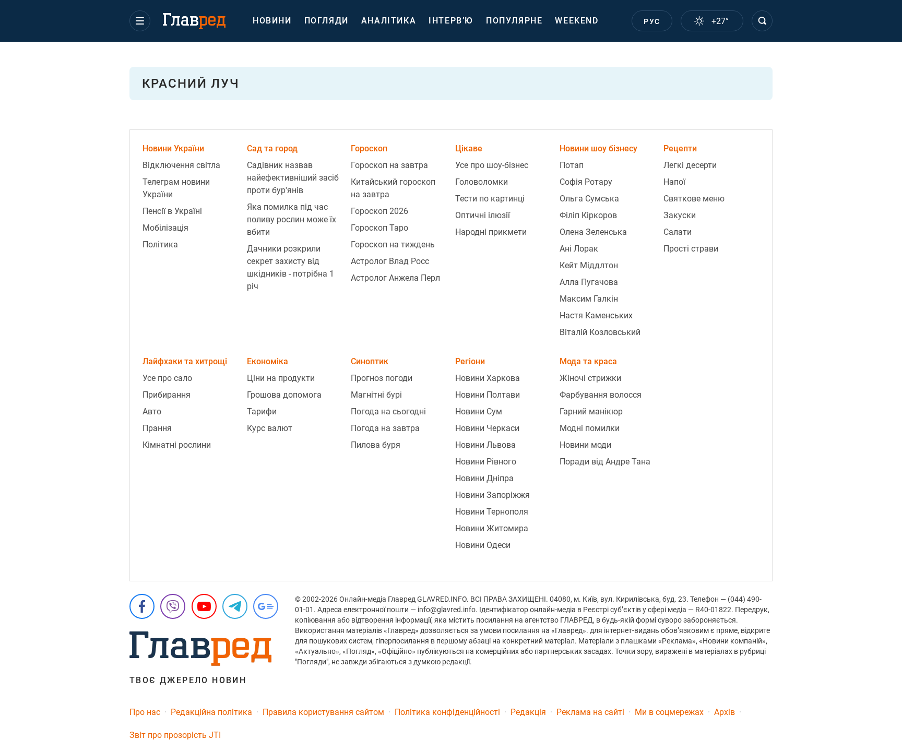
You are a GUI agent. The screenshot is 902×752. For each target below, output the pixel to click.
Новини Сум (478, 411)
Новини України (173, 148)
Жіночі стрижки (590, 378)
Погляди (326, 21)
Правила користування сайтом (323, 712)
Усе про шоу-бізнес (491, 165)
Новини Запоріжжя (492, 495)
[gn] (265, 606)
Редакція (528, 712)
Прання (157, 428)
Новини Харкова (487, 378)
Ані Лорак (579, 249)
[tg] (234, 606)
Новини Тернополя (491, 512)
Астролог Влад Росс (390, 261)
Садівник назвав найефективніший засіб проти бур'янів (293, 177)
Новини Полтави (487, 395)
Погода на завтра (385, 428)
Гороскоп (369, 148)
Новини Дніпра (484, 478)
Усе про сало (167, 378)
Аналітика (388, 21)
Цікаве (468, 148)
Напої (674, 182)
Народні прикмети (491, 232)
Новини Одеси (483, 545)
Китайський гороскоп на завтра (393, 188)
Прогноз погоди (381, 378)
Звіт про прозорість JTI (175, 735)
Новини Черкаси (487, 428)
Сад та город (272, 148)
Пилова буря (375, 445)
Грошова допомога (284, 395)
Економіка (267, 361)
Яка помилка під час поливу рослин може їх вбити (291, 219)
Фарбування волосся (601, 395)
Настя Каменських (596, 315)
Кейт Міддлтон (589, 265)
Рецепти (680, 148)
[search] (762, 20)
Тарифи (262, 411)
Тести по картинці (490, 199)
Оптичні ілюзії (482, 215)
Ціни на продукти (281, 378)
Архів (724, 712)
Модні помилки (590, 428)
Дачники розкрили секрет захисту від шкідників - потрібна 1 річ (290, 267)
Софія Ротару (586, 182)
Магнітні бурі (376, 395)
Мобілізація (165, 228)
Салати (677, 232)
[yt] (204, 606)
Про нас (144, 712)
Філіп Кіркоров (588, 215)
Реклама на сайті (590, 712)
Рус (652, 21)
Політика (160, 244)
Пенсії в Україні (172, 211)
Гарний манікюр (591, 411)
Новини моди (585, 445)
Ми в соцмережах (669, 712)
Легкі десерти (690, 165)
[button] (139, 21)
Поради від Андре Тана (605, 462)
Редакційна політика (211, 712)
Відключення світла (181, 165)
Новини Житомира (491, 528)
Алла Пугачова (589, 282)
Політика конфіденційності (447, 712)
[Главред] (194, 21)
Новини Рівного (485, 462)
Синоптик (369, 361)
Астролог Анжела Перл (395, 278)
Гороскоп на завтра (389, 165)
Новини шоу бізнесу (598, 148)
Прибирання (167, 395)
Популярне (514, 21)
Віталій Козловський (600, 332)
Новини (272, 21)
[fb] (142, 606)
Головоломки (481, 182)
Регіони (470, 361)
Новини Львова (485, 445)
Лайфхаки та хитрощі (185, 361)
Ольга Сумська (589, 199)
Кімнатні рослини (177, 445)
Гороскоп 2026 (379, 211)
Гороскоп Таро (379, 228)
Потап (572, 165)
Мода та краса (588, 361)
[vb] (172, 606)
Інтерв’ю (451, 21)
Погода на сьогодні (388, 411)
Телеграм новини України (176, 188)
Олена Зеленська (593, 232)
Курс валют (269, 428)
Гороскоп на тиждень (393, 244)
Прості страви (690, 249)
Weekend (576, 21)
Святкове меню (694, 199)
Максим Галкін (589, 299)
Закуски (679, 215)
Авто (152, 411)
